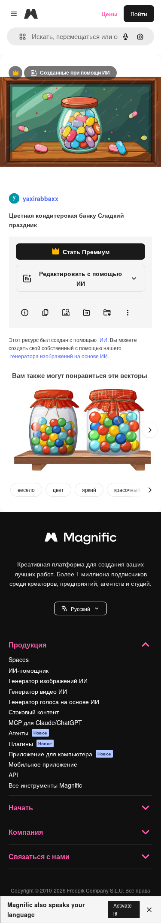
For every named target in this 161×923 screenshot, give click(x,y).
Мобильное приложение (43, 764)
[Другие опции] (127, 312)
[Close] (149, 910)
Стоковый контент (34, 711)
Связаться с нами (39, 856)
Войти (139, 13)
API (13, 774)
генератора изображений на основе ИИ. (59, 356)
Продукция (27, 645)
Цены (109, 13)
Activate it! (122, 909)
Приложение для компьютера (60, 753)
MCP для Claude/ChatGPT (45, 722)
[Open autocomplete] (19, 36)
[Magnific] (81, 539)
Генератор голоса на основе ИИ (54, 701)
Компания (26, 832)
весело (26, 489)
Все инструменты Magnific (45, 785)
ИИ (103, 339)
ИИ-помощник (29, 670)
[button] (80, 608)
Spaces (19, 659)
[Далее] (150, 430)
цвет (58, 489)
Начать (21, 807)
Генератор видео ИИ (38, 691)
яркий (89, 489)
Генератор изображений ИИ (48, 680)
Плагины (30, 743)
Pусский (80, 608)
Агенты (28, 732)
